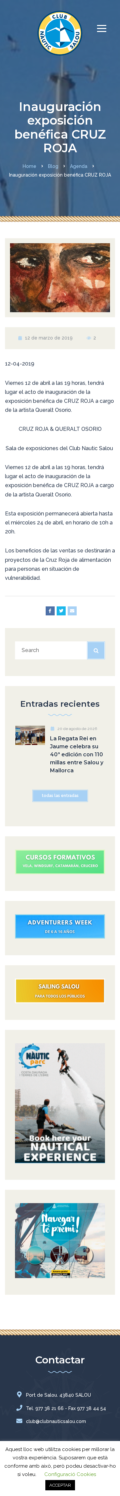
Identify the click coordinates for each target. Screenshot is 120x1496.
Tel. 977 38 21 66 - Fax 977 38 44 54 (66, 1408)
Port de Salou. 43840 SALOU (58, 1395)
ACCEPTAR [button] (60, 1485)
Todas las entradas (60, 795)
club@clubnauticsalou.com (56, 1421)
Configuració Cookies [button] (70, 1474)
